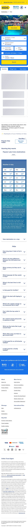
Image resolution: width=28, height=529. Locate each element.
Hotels (3, 411)
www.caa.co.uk (22, 512)
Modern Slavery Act (18, 398)
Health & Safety (5, 426)
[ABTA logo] (16, 7)
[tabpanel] (14, 213)
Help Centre (17, 382)
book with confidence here (8, 491)
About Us (3, 382)
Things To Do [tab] (13, 69)
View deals (14, 28)
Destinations (4, 11)
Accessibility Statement (19, 401)
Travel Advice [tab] (23, 69)
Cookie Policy (17, 390)
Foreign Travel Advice (6, 420)
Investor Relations (5, 385)
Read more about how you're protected (14, 369)
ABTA (7, 488)
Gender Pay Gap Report (20, 396)
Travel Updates (5, 423)
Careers (16, 393)
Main (2, 408)
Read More (22, 138)
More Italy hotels (21, 141)
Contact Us (4, 390)
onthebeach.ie (17, 408)
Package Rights (17, 387)
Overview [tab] (4, 69)
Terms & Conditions (18, 385)
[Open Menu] (25, 7)
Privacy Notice (4, 387)
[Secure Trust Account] (22, 365)
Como (13, 154)
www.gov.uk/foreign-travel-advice (14, 475)
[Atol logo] (12, 365)
